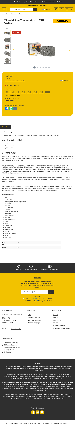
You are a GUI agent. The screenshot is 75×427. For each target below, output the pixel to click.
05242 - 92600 (7, 318)
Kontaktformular (16, 329)
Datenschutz (57, 320)
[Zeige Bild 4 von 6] (43, 67)
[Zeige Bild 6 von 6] (49, 67)
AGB (37, 300)
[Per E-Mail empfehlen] (15, 108)
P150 (35, 92)
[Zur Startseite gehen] (37, 6)
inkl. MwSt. (47, 9)
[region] (37, 50)
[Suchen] (35, 9)
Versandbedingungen (34, 323)
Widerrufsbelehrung (34, 317)
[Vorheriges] (13, 50)
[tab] (5, 127)
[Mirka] (62, 22)
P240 (48, 92)
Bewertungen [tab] (17, 127)
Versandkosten (33, 423)
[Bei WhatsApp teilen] (11, 108)
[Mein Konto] (61, 9)
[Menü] (4, 9)
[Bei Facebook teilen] (7, 108)
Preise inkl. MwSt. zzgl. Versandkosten (15, 80)
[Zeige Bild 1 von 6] (34, 67)
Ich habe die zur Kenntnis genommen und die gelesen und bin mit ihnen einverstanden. (38, 300)
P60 (13, 92)
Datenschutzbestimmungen (38, 298)
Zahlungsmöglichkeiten (34, 320)
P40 (7, 92)
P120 (29, 92)
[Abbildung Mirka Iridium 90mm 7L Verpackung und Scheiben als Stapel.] (42, 50)
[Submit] (51, 292)
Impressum (56, 323)
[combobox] (21, 9)
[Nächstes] (69, 50)
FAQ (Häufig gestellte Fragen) (61, 328)
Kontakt (55, 315)
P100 (23, 92)
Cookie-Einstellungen (59, 325)
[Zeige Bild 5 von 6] (46, 67)
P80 (18, 92)
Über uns (56, 317)
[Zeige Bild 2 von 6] (37, 67)
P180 (41, 92)
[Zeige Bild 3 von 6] (40, 67)
